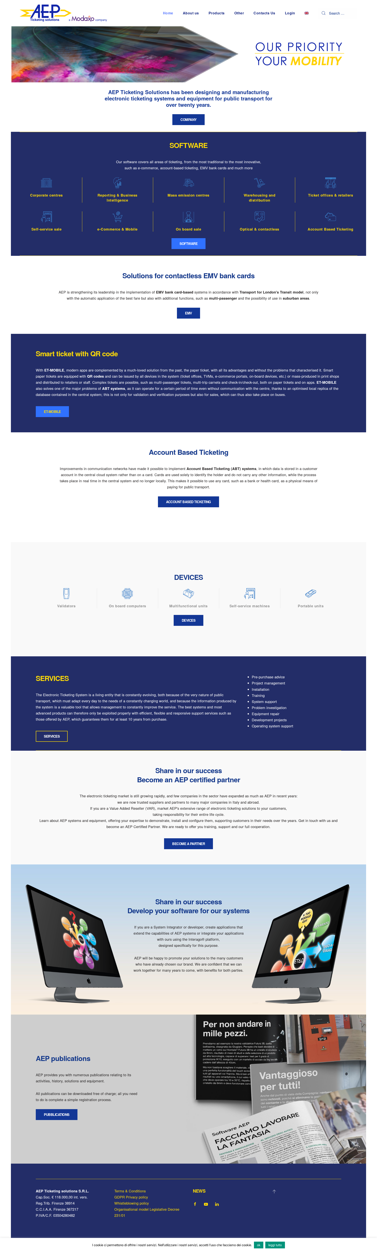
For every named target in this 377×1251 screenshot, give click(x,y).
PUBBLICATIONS (56, 1114)
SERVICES (52, 736)
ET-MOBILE (52, 411)
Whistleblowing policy (131, 1203)
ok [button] (258, 1245)
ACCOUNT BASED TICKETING (188, 501)
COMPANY (188, 119)
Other (239, 12)
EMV (188, 313)
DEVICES (188, 620)
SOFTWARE (188, 243)
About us (191, 12)
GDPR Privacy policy (131, 1197)
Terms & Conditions (130, 1190)
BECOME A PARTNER (188, 843)
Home (168, 12)
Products (217, 12)
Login (290, 12)
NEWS (199, 1191)
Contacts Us (264, 12)
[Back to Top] (274, 1191)
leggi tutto (275, 1245)
